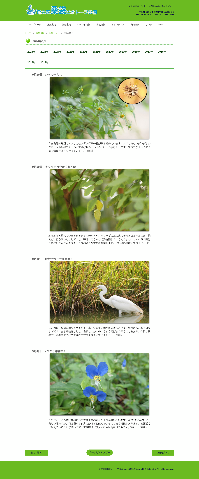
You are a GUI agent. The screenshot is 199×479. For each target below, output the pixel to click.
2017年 (149, 51)
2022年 (84, 51)
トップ (28, 33)
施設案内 (51, 24)
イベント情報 (83, 24)
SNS (160, 24)
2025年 (44, 51)
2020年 (110, 51)
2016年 (162, 51)
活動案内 (66, 24)
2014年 (44, 62)
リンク (149, 24)
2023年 (71, 51)
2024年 (57, 51)
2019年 (123, 51)
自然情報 (100, 24)
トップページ (34, 24)
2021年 (97, 51)
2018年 (136, 51)
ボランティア (117, 24)
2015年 (31, 62)
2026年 (31, 51)
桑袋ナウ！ (54, 33)
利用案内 (135, 24)
